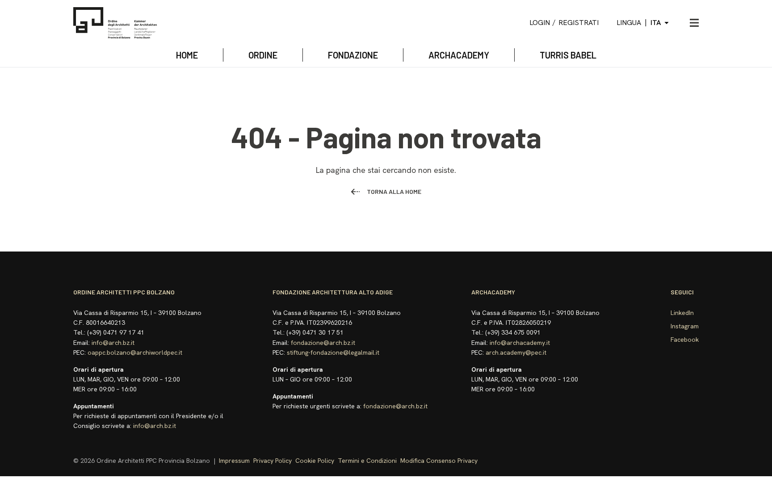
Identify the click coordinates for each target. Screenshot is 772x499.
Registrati (578, 22)
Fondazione (353, 55)
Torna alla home (394, 191)
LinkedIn (682, 313)
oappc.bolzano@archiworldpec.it (135, 352)
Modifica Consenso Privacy (439, 461)
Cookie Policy (314, 461)
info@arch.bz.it (113, 343)
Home (187, 55)
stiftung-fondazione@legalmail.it (333, 352)
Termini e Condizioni (367, 461)
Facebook (685, 339)
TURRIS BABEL (568, 55)
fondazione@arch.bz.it (323, 343)
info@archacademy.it (520, 343)
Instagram (685, 326)
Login (539, 22)
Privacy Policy (272, 461)
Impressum (234, 461)
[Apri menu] (694, 22)
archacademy (458, 55)
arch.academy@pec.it (516, 352)
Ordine (262, 55)
